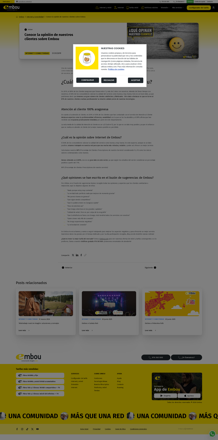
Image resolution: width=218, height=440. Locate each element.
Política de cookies (116, 69)
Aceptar (135, 80)
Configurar (87, 80)
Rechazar (109, 80)
